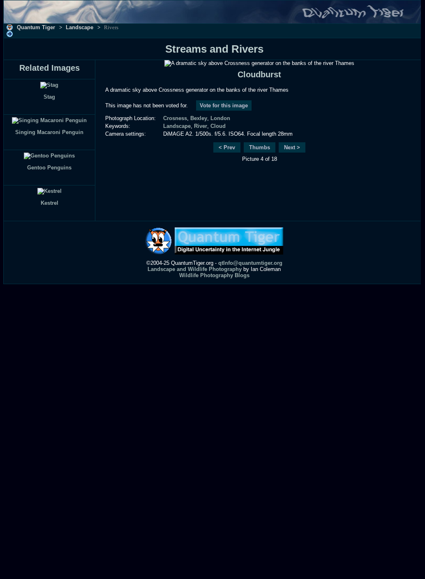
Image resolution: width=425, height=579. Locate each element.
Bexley (198, 118)
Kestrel (49, 203)
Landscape (79, 27)
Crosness (175, 118)
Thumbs (259, 147)
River (200, 126)
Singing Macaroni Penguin (49, 132)
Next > (292, 147)
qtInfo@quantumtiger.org (250, 263)
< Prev (226, 147)
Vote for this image (223, 105)
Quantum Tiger (36, 27)
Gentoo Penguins (49, 167)
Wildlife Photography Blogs (214, 275)
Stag (49, 97)
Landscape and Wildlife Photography (195, 269)
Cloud (218, 126)
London (220, 118)
